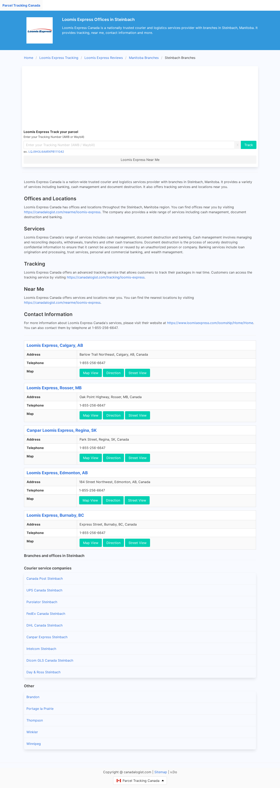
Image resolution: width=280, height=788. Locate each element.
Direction (113, 373)
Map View (90, 373)
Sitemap (160, 772)
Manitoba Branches (144, 58)
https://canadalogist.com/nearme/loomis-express (62, 212)
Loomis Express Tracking (58, 58)
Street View (138, 373)
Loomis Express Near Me (140, 160)
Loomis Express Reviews (103, 58)
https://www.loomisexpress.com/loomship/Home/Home (210, 323)
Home (28, 58)
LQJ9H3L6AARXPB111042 (46, 151)
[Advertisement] (147, 98)
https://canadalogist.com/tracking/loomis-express (106, 277)
